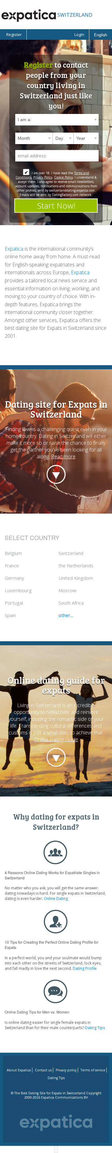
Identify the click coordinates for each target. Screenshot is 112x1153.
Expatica (14, 248)
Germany (14, 578)
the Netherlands (75, 565)
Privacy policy (66, 1070)
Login (79, 34)
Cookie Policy (63, 177)
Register (14, 34)
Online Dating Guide (56, 739)
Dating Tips (95, 1027)
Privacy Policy (42, 177)
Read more (63, 456)
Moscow (67, 590)
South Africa (71, 603)
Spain (10, 615)
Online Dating (56, 898)
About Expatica (19, 1070)
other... (65, 615)
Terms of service (93, 1070)
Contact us (43, 1070)
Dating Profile (85, 968)
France (12, 565)
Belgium (13, 553)
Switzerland (70, 553)
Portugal (14, 603)
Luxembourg (18, 590)
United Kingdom (75, 578)
